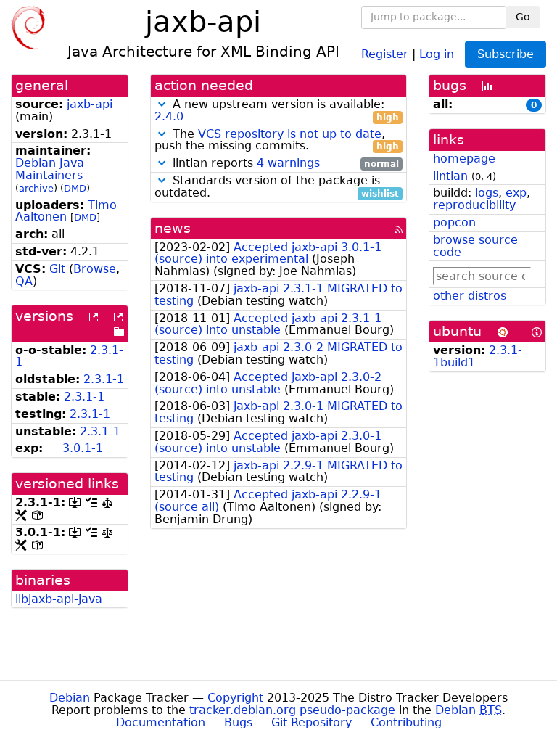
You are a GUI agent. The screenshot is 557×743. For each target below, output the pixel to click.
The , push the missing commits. (276, 140)
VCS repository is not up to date (289, 134)
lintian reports (284, 163)
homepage (464, 158)
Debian (69, 698)
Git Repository (311, 722)
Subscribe (505, 54)
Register (384, 53)
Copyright (235, 698)
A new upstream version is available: (276, 111)
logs (486, 193)
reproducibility (474, 205)
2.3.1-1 (103, 379)
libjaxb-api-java (58, 599)
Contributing (406, 722)
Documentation (160, 722)
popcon (454, 222)
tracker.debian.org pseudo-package (292, 710)
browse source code (475, 246)
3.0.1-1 (82, 448)
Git (57, 269)
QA (24, 281)
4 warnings (288, 163)
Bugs (238, 722)
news (172, 228)
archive (36, 188)
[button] (161, 104)
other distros (469, 296)
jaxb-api (89, 104)
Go (523, 16)
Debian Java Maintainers (49, 169)
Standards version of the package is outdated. (276, 187)
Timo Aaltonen (66, 211)
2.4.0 (168, 116)
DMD (75, 188)
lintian (450, 176)
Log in (436, 53)
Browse (94, 269)
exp (516, 193)
